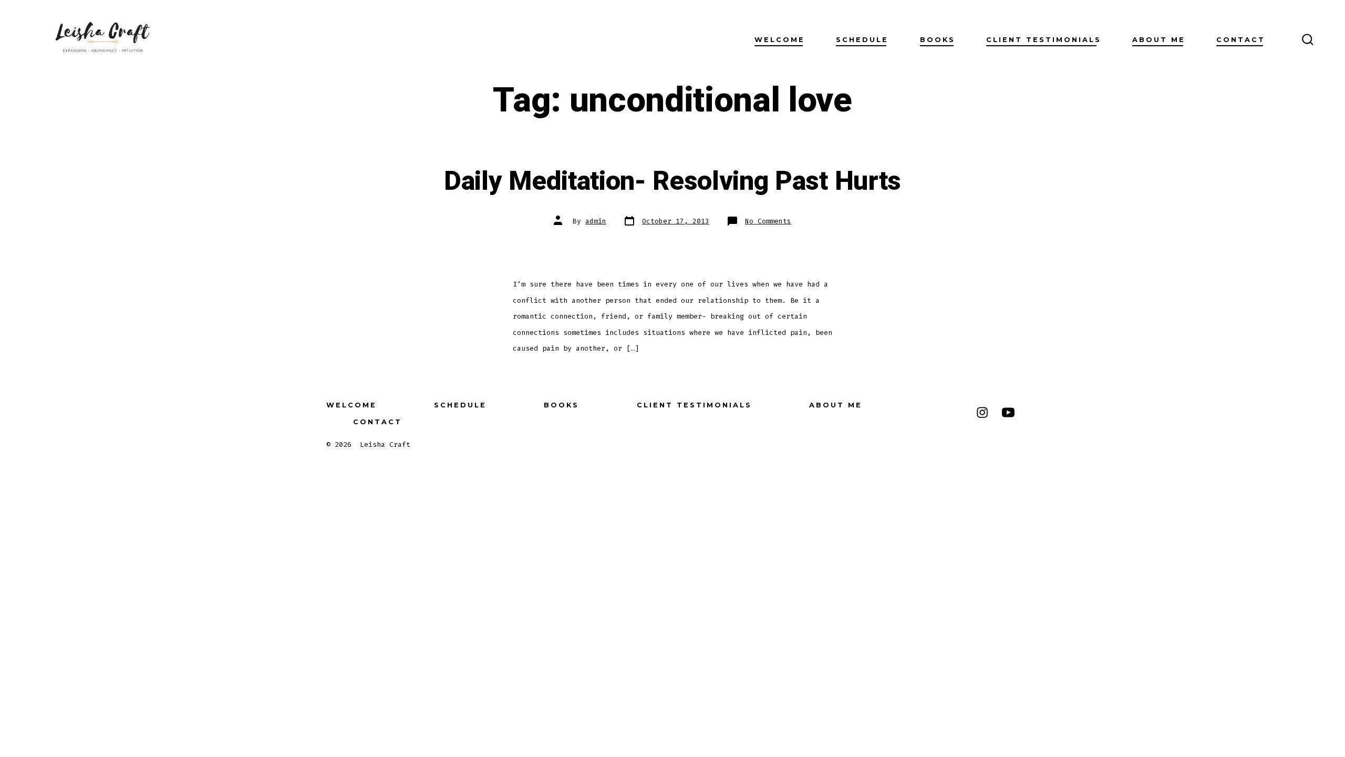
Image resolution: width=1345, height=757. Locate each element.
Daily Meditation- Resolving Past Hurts (672, 181)
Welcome (779, 40)
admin (595, 221)
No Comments (768, 221)
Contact (1240, 40)
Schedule (862, 40)
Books (937, 40)
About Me (1158, 40)
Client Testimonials (1043, 40)
